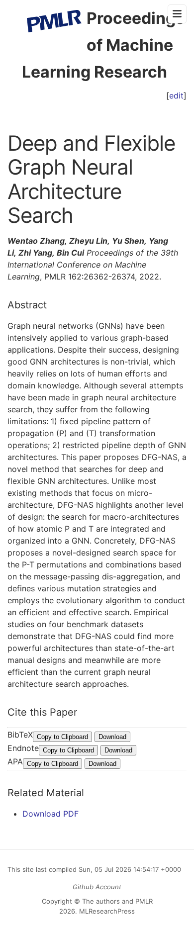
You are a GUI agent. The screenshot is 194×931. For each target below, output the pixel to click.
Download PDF (50, 814)
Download (112, 737)
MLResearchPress (106, 911)
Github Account (97, 887)
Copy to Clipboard (62, 737)
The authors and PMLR (117, 901)
